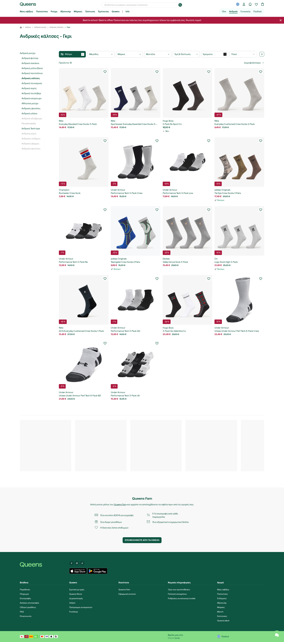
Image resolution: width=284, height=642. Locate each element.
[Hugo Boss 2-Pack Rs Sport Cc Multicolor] (187, 93)
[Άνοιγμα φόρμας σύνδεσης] (244, 4)
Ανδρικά (233, 11)
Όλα (224, 11)
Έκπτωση (90, 11)
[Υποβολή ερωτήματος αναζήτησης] (180, 5)
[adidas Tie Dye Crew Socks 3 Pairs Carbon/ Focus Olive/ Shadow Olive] (239, 162)
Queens (116, 11)
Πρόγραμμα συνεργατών (80, 607)
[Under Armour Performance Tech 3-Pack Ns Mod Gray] (84, 231)
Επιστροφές (25, 598)
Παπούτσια (42, 11)
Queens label (223, 620)
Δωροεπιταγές (76, 598)
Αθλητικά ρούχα (30, 103)
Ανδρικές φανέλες (31, 108)
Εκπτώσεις (222, 616)
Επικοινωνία (25, 616)
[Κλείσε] (280, 20)
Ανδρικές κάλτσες (31, 78)
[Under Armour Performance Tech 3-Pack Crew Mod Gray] (135, 162)
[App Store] (78, 571)
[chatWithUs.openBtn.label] (276, 634)
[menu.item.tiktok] (82, 563)
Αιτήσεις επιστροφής (29, 603)
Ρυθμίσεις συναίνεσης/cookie (181, 598)
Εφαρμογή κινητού (127, 594)
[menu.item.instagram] (77, 563)
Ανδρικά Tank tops (31, 128)
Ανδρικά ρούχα (27, 53)
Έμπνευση (103, 11)
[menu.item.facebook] (71, 563)
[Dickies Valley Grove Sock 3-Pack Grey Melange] (187, 231)
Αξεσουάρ (65, 11)
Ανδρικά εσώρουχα (31, 98)
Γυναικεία (245, 11)
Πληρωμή (24, 594)
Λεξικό (72, 603)
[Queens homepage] (28, 4)
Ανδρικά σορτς (29, 88)
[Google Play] (97, 571)
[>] (261, 54)
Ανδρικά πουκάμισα (32, 83)
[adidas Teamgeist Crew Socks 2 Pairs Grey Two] (135, 231)
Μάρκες (78, 11)
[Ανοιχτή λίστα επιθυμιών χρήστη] (256, 4)
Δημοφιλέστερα (252, 62)
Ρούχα (54, 11)
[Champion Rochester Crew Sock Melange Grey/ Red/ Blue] (84, 162)
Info (128, 11)
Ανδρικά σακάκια (30, 63)
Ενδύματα (221, 598)
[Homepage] (43, 565)
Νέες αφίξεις (26, 11)
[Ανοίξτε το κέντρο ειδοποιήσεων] (250, 4)
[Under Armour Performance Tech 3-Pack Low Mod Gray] (187, 162)
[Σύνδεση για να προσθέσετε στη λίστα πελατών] (105, 71)
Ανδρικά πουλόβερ (31, 93)
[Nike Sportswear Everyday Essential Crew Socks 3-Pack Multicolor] (135, 93)
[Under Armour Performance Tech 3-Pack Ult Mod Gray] (135, 364)
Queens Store (75, 594)
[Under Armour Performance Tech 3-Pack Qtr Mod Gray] (135, 300)
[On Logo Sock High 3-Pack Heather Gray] (239, 231)
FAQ (22, 612)
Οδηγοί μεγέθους (28, 607)
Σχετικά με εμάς (76, 589)
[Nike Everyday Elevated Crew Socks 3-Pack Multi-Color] (84, 93)
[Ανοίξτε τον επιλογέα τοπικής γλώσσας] (237, 4)
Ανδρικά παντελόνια (32, 73)
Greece (225, 636)
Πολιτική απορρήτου (177, 594)
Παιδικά (257, 11)
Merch (220, 612)
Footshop (73, 612)
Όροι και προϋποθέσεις (179, 589)
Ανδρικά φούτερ (30, 58)
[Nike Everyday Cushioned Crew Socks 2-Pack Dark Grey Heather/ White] (239, 93)
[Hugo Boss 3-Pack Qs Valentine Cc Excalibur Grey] (187, 300)
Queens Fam (120, 504)
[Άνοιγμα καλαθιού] (262, 4)
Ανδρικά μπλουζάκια (32, 68)
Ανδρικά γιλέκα (29, 113)
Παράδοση (25, 589)
